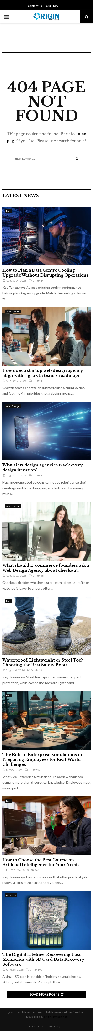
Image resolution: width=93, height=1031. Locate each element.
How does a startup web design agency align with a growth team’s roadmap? (42, 373)
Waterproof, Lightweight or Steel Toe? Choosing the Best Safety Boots (42, 662)
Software (11, 895)
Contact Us (35, 6)
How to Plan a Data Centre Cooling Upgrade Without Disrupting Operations (45, 273)
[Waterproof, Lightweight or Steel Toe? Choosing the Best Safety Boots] (46, 626)
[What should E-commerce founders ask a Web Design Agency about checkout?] (46, 531)
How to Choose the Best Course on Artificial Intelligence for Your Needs (40, 862)
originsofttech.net (55, 1016)
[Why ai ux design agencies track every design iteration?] (46, 431)
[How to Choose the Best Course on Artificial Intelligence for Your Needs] (46, 825)
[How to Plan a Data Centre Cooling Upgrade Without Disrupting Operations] (46, 236)
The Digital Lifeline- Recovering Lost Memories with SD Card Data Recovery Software (43, 959)
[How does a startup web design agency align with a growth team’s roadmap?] (46, 336)
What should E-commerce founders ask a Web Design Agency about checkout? (45, 568)
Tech (8, 211)
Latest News (20, 195)
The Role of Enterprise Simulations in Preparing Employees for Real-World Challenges (42, 759)
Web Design (13, 311)
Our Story (52, 6)
